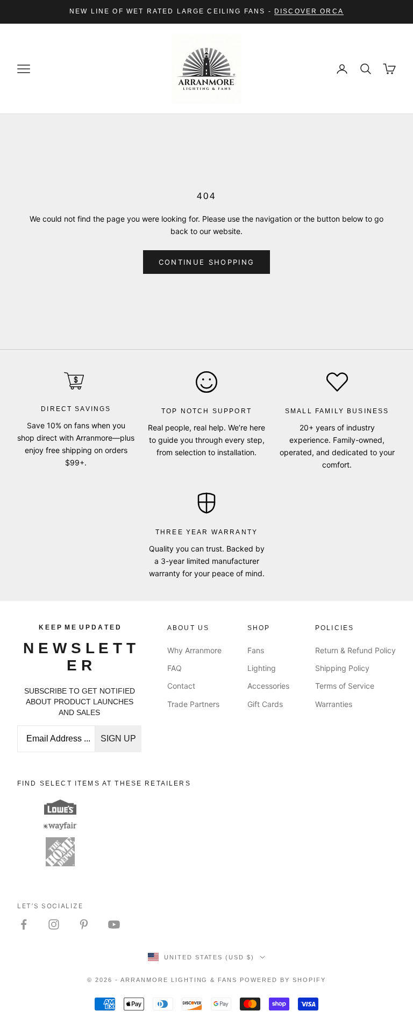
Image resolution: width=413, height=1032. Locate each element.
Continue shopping (207, 262)
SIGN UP (118, 738)
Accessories (268, 685)
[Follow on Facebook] (23, 924)
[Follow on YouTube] (114, 924)
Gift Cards (265, 704)
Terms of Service (344, 685)
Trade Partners (193, 704)
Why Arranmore (194, 650)
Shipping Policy (342, 668)
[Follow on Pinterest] (83, 924)
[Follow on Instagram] (53, 924)
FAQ (174, 668)
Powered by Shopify (283, 980)
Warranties (333, 704)
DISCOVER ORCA (309, 11)
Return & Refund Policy (355, 650)
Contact (181, 685)
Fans (255, 650)
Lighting (261, 668)
